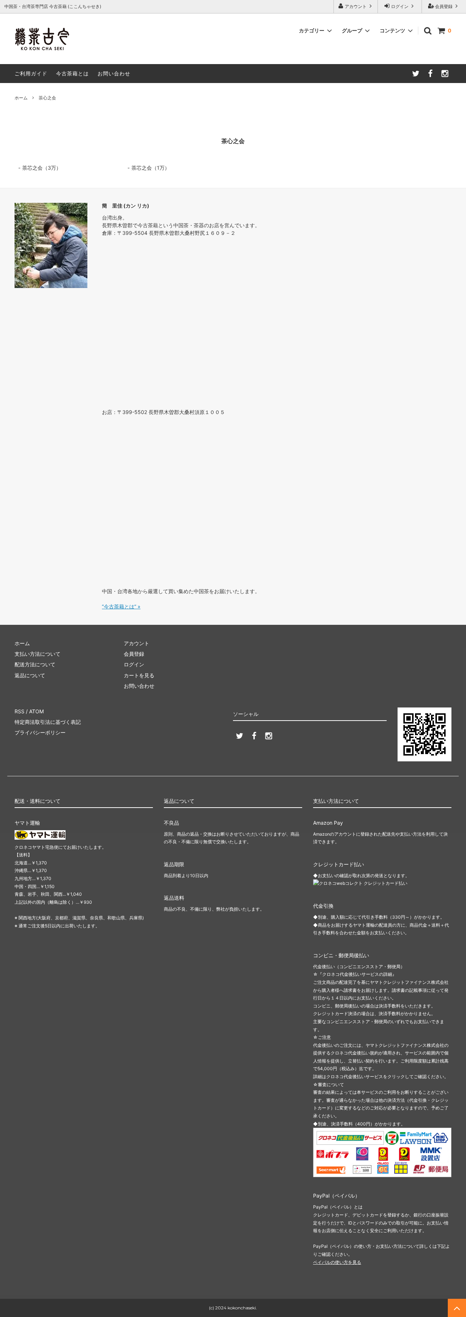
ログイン (400, 6)
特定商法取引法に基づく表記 (48, 722)
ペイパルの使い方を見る (337, 1262)
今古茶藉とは (72, 73)
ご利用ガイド (31, 73)
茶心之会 (47, 97)
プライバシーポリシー (40, 732)
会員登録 (444, 6)
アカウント (356, 6)
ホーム (21, 97)
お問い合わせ (114, 73)
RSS (19, 711)
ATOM (36, 711)
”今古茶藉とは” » (121, 606)
